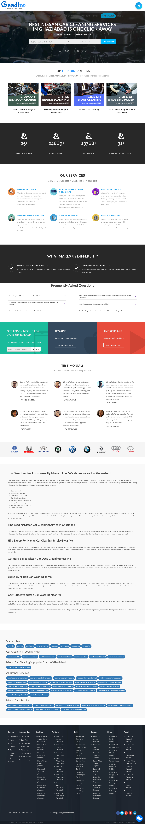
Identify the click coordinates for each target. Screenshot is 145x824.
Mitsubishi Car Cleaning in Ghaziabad (86, 686)
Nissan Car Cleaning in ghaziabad (41, 755)
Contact (12, 746)
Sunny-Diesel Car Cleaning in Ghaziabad (120, 705)
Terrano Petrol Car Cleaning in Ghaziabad (47, 709)
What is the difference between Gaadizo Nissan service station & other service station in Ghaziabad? (105, 296)
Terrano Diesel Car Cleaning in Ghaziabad (19, 709)
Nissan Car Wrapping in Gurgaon (97, 779)
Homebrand (14, 737)
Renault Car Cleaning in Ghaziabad (85, 682)
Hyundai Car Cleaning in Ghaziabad (40, 678)
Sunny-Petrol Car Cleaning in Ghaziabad (74, 709)
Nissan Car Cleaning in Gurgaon (96, 755)
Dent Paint (20, 646)
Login (12, 761)
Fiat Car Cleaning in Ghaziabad (39, 690)
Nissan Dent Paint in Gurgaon (97, 747)
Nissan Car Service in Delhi (80, 739)
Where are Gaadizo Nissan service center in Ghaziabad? (24, 311)
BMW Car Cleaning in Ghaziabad (17, 690)
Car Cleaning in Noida (80, 657)
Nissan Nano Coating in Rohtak (130, 785)
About (12, 740)
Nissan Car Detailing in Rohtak (130, 793)
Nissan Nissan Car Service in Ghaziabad (42, 739)
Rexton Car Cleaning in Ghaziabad (17, 695)
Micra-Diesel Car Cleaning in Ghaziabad (93, 705)
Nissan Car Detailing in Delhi (80, 790)
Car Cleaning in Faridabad (47, 657)
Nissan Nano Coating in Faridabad (59, 786)
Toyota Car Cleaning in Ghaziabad (87, 678)
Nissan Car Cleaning (111, 189)
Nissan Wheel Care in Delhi (81, 760)
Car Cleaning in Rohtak (65, 657)
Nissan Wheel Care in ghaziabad (42, 763)
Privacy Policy (119, 822)
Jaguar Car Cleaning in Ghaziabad (85, 690)
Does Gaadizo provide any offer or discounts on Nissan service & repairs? (100, 311)
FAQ (11, 743)
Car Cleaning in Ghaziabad (98, 657)
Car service (10, 646)
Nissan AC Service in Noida (113, 766)
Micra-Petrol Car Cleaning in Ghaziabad (67, 705)
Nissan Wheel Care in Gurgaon (97, 763)
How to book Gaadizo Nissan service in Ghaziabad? (94, 304)
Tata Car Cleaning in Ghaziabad (16, 682)
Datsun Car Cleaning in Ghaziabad (40, 686)
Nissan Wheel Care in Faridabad (60, 761)
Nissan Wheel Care (111, 215)
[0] (138, 5)
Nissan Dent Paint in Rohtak (130, 747)
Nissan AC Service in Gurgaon (96, 771)
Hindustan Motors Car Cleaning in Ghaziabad (111, 690)
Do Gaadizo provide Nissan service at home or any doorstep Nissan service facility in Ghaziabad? (33, 303)
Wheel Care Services (42, 646)
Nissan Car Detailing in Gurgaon (97, 795)
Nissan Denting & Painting (30, 215)
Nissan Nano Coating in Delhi (80, 782)
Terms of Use (107, 822)
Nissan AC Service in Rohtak (129, 769)
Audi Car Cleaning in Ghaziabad (109, 686)
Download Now (65, 345)
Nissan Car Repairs (68, 215)
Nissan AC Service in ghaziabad (41, 771)
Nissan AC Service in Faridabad (59, 769)
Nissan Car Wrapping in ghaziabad (41, 779)
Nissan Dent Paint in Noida (114, 746)
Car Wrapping (64, 646)
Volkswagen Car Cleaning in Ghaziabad (109, 682)
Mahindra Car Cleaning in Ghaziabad (110, 678)
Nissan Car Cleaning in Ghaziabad (17, 686)
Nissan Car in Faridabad (60, 754)
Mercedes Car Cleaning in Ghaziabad (61, 690)
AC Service (54, 646)
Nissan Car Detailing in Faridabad (60, 795)
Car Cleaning (30, 646)
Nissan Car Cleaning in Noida (113, 752)
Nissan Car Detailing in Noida (113, 790)
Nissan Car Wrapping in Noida (113, 774)
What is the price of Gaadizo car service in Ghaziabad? (24, 296)
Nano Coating (76, 646)
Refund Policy (131, 822)
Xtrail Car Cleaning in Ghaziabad (43, 705)
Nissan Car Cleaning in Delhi (80, 752)
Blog (11, 750)
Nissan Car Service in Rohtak (129, 739)
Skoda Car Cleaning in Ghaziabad (63, 686)
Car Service (25, 737)
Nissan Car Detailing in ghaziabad (41, 795)
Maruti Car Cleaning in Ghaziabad (17, 678)
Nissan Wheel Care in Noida (114, 760)
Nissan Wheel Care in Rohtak (131, 762)
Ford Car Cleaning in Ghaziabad (38, 682)
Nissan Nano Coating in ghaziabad (41, 787)
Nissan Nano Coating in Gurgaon (97, 787)
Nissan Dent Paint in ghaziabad (41, 747)
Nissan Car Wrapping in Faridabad (60, 777)
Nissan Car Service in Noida (113, 739)
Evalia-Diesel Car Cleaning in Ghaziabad (19, 705)
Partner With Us (12, 755)
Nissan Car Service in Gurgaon (96, 739)
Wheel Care (25, 746)
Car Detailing (86, 646)
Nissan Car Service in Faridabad (59, 739)
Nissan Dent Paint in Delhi (81, 746)
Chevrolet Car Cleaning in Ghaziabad (61, 682)
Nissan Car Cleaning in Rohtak (130, 755)
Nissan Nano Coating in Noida (113, 782)
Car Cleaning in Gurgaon (30, 657)
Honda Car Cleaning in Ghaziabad (64, 678)
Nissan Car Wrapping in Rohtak (130, 777)
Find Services (108, 41)
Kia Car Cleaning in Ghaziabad (39, 695)
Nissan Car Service (26, 189)
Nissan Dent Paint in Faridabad (60, 747)
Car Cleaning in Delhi (13, 657)
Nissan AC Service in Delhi (79, 766)
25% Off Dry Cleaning (89, 109)
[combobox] (49, 41)
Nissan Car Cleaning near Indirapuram (18, 667)
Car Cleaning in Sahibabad (116, 657)
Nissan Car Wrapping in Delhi (80, 774)
